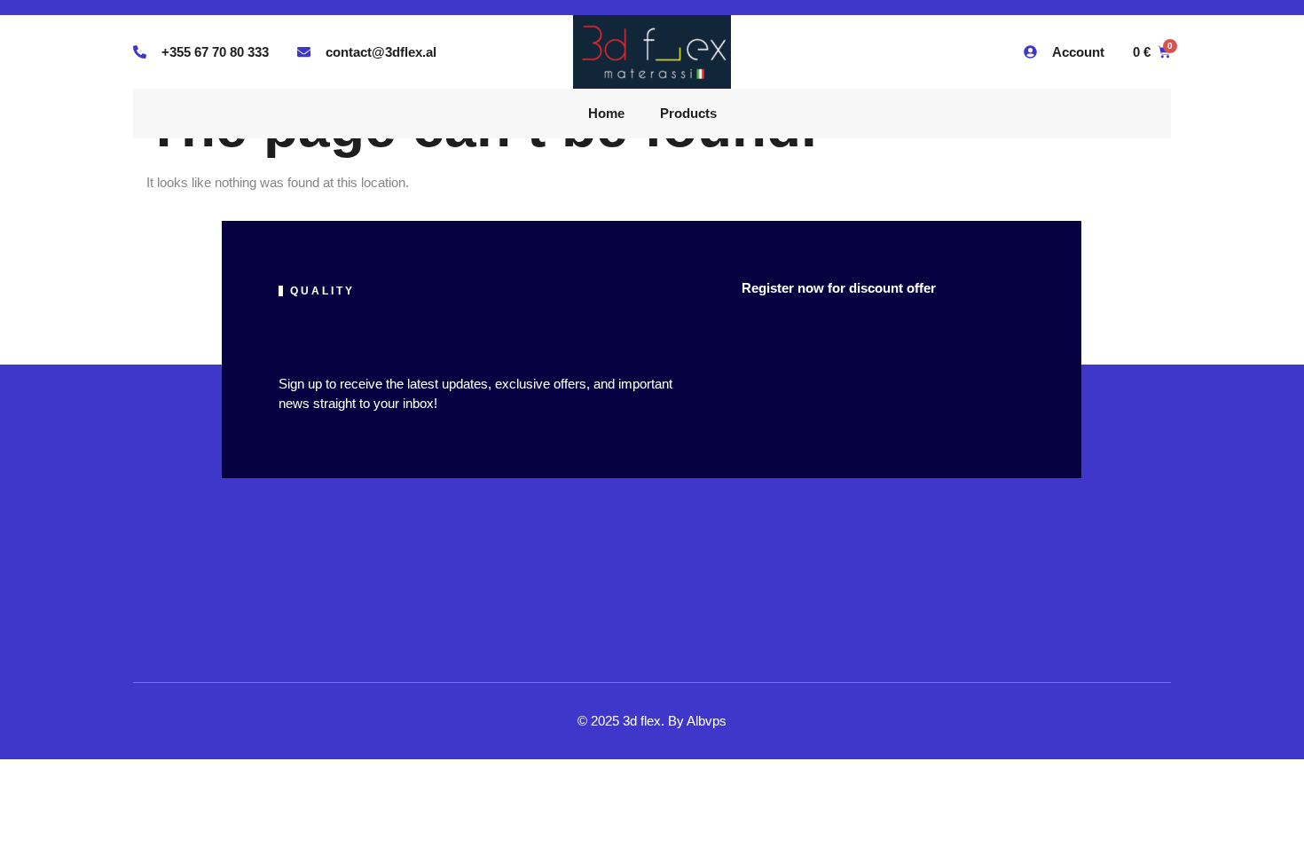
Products (688, 113)
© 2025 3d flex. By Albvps (652, 720)
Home (606, 113)
